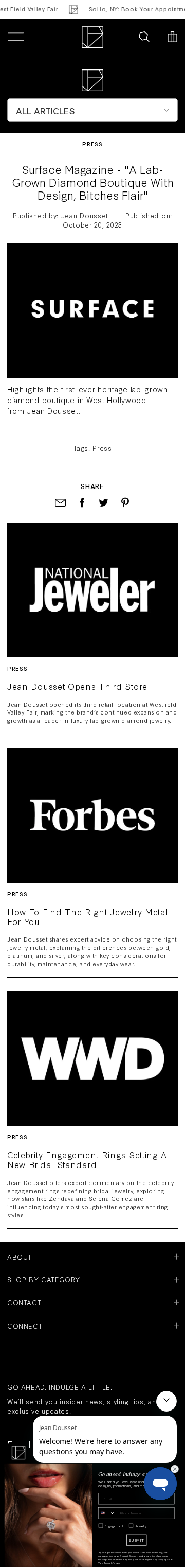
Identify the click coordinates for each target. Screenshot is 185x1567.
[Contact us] (121, 37)
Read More (92, 589)
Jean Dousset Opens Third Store (77, 686)
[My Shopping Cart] (172, 37)
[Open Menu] (16, 37)
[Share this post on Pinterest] (125, 502)
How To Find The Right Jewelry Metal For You (88, 917)
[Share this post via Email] (60, 502)
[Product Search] (144, 37)
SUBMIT (136, 1539)
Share (92, 486)
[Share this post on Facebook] (82, 502)
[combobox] (107, 1513)
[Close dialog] (174, 1469)
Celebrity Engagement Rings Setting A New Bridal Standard (87, 1160)
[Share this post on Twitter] (103, 502)
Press (92, 144)
